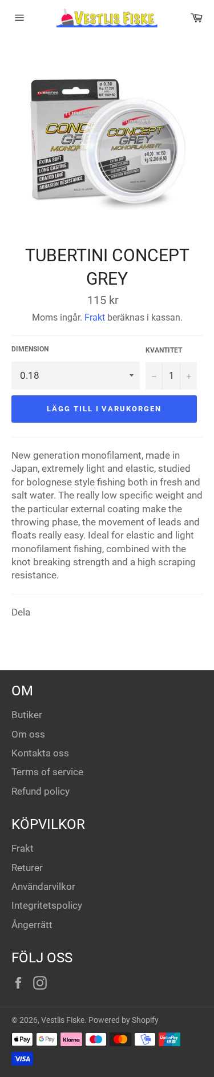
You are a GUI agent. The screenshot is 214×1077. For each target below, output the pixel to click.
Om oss (28, 734)
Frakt (94, 317)
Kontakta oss (40, 753)
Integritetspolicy (46, 905)
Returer (27, 867)
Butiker (26, 714)
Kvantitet (164, 350)
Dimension (30, 349)
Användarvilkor (43, 886)
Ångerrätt (32, 924)
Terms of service (47, 772)
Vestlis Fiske (62, 1020)
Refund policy (40, 791)
